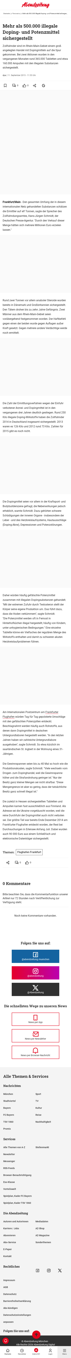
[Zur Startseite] (35, 7)
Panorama (16, 13)
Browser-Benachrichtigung (17, 1175)
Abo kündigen (10, 1308)
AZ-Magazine (43, 1235)
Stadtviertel (9, 1101)
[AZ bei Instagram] (49, 1270)
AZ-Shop (40, 1228)
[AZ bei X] (60, 1270)
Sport (38, 1094)
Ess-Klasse (9, 1182)
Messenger (9, 1161)
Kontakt (7, 1256)
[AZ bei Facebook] (38, 1270)
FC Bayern (8, 1115)
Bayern (7, 1108)
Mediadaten (42, 1221)
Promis (7, 1128)
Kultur (39, 1108)
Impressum (9, 1280)
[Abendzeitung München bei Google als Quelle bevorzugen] (44, 85)
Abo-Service (9, 1242)
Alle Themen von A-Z (14, 1147)
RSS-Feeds (9, 1168)
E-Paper (7, 1249)
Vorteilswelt (9, 1189)
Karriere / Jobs (11, 1228)
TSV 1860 (8, 1121)
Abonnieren (9, 1235)
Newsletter (9, 1154)
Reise (38, 1115)
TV (37, 1101)
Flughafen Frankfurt (29, 852)
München (8, 1094)
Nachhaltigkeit (43, 1121)
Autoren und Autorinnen (15, 1221)
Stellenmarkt (42, 1147)
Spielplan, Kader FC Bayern (17, 1196)
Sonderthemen (43, 1242)
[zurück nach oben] (36, 1335)
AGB (5, 1287)
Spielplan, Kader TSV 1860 (17, 1203)
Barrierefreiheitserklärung (17, 1301)
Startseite (6, 13)
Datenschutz (10, 1294)
